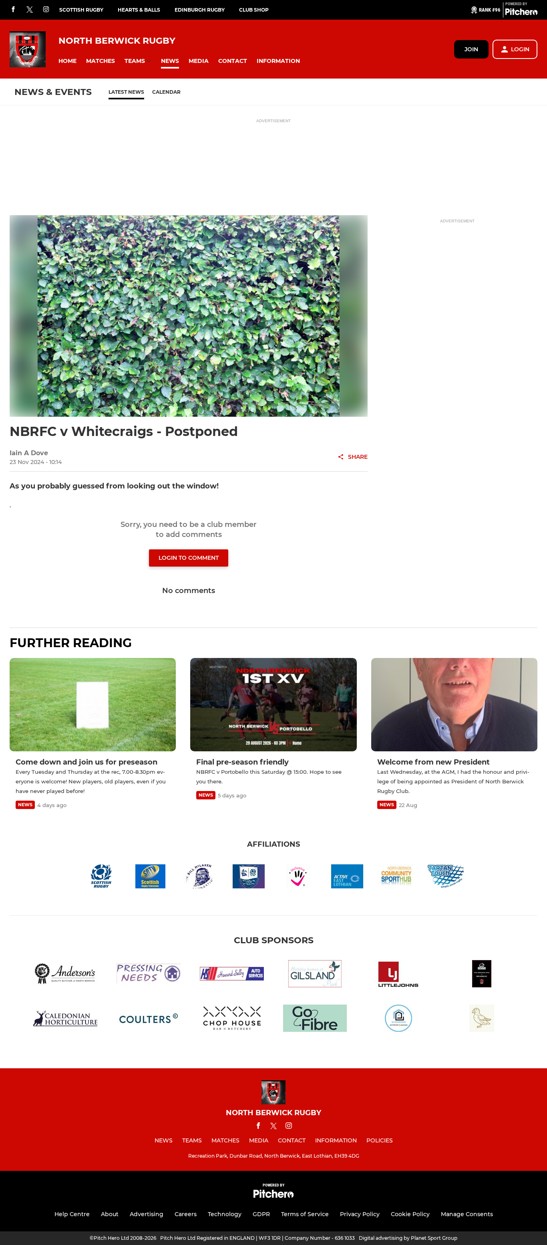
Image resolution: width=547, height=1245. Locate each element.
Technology (224, 1214)
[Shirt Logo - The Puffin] (482, 1020)
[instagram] (46, 10)
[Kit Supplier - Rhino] (482, 975)
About (110, 1214)
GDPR (261, 1214)
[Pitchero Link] (521, 13)
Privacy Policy (360, 1214)
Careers (186, 1214)
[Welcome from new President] (454, 705)
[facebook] (13, 10)
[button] (67, 61)
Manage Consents (467, 1214)
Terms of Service (305, 1214)
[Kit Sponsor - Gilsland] (315, 975)
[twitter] (29, 10)
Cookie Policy (410, 1214)
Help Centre (72, 1214)
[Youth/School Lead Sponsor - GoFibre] (315, 1020)
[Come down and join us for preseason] (93, 705)
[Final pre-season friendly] (273, 705)
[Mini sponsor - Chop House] (232, 1020)
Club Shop (254, 10)
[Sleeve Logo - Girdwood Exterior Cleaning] (398, 1020)
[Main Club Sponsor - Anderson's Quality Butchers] (65, 975)
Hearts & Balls (139, 10)
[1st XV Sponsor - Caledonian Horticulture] (65, 1020)
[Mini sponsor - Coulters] (149, 1020)
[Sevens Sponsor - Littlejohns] (398, 975)
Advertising (146, 1214)
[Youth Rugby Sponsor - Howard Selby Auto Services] (232, 975)
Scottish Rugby (81, 10)
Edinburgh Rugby (200, 10)
